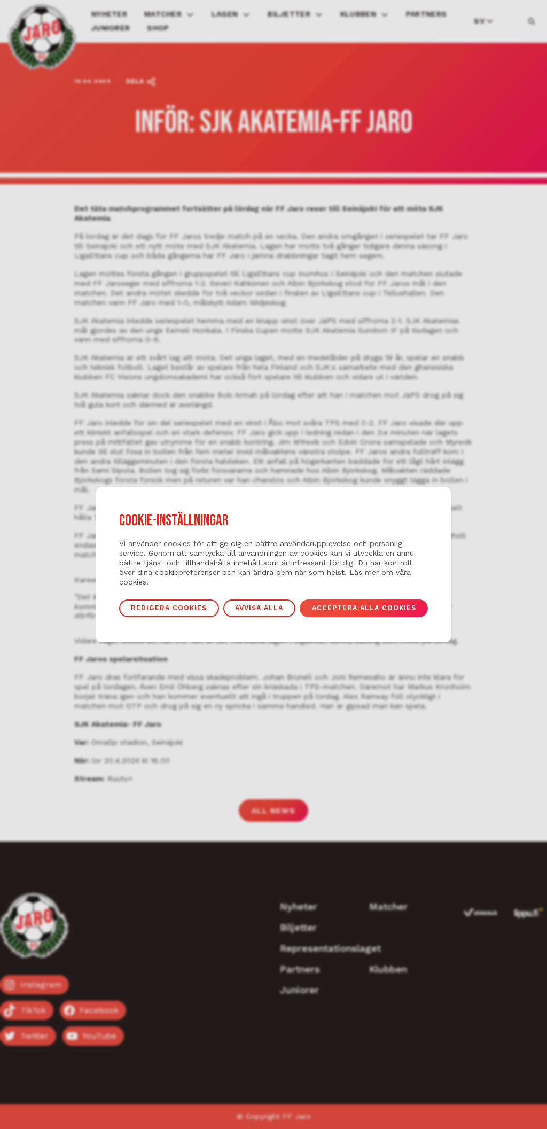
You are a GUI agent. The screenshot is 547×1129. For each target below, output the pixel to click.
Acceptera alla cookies (364, 608)
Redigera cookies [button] (169, 608)
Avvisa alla (259, 608)
